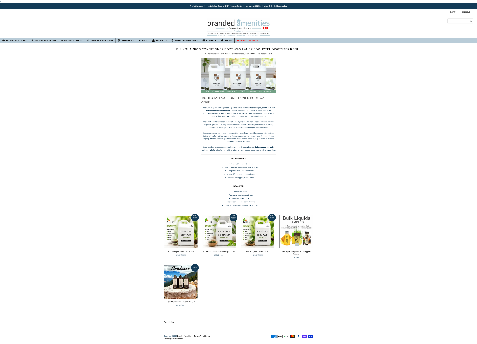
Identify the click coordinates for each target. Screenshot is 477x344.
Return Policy (169, 322)
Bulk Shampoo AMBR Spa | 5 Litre (181, 251)
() (453, 12)
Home (207, 54)
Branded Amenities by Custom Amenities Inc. (193, 336)
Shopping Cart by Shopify (173, 339)
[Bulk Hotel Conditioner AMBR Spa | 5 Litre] (219, 231)
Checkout (466, 12)
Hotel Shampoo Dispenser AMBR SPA (181, 302)
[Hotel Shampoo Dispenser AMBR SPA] (181, 282)
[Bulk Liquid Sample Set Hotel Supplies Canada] (296, 231)
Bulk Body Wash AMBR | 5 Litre (257, 251)
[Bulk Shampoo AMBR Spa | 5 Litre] (181, 231)
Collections (215, 54)
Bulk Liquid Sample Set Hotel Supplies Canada (296, 252)
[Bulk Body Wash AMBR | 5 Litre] (258, 231)
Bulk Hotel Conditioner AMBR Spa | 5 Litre (219, 251)
